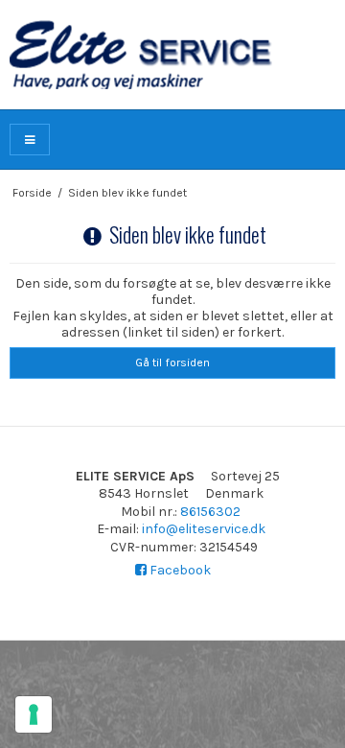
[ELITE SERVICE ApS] (172, 54)
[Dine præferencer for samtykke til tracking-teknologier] (33, 714)
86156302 (210, 511)
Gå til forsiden (172, 362)
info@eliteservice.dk (203, 529)
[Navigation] (30, 139)
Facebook (179, 570)
